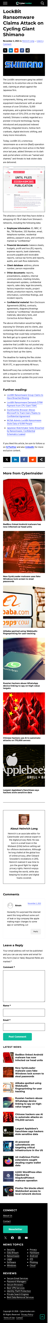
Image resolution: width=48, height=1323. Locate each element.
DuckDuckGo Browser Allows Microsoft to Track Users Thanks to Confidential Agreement (23, 413)
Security (11, 1250)
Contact (7, 1221)
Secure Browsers (15, 1285)
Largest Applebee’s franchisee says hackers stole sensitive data (21, 791)
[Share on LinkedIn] (11, 50)
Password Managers (16, 1281)
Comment (9, 967)
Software (11, 1262)
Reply (35, 931)
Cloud (32, 1265)
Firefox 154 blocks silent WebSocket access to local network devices (29, 1191)
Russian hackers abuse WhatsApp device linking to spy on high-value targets (21, 685)
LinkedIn (29, 447)
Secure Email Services (17, 1278)
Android (34, 1256)
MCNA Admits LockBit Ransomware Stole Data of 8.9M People (24, 422)
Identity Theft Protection (19, 1291)
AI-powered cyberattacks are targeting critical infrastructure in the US (29, 1146)
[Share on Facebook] (22, 50)
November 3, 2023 (34, 903)
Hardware (34, 1253)
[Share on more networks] (27, 50)
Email (7, 1020)
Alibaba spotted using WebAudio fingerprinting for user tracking (20, 632)
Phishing (34, 1262)
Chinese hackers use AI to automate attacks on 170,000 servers (21, 739)
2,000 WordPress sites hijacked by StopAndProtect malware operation (28, 1176)
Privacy (33, 1250)
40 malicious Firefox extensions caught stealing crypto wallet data (28, 1161)
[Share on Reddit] (16, 50)
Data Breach (13, 1253)
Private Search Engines (18, 1294)
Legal (9, 1259)
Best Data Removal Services (20, 1297)
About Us (7, 1216)
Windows (11, 1265)
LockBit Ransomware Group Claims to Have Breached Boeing (25, 397)
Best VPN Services (16, 1288)
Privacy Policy (27, 1314)
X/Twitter (11, 447)
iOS (31, 1259)
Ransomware (13, 1256)
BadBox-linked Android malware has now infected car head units (22, 525)
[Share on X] (5, 50)
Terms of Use (9, 1318)
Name (7, 1006)
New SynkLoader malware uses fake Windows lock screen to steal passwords (21, 579)
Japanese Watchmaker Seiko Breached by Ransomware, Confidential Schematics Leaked (25, 431)
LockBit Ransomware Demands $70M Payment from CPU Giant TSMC (25, 404)
